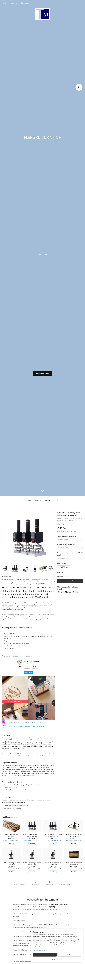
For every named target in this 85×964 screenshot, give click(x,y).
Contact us (25, 3)
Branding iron (75, 518)
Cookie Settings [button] (57, 959)
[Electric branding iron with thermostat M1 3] (35, 568)
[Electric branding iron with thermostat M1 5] (51, 568)
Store (5, 3)
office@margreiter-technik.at (18, 806)
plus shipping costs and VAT (66, 531)
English (29, 500)
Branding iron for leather (65, 520)
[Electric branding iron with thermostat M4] (73, 826)
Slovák (56, 500)
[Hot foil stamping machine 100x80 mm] (32, 854)
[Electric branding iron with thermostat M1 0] (5, 568)
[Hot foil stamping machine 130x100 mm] (53, 854)
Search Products (19, 884)
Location (14, 3)
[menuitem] (78, 507)
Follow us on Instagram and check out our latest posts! (27, 722)
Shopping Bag (65, 884)
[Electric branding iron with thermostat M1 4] (43, 568)
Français (38, 500)
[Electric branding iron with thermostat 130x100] (53, 826)
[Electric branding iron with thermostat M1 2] (25, 568)
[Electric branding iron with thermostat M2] (32, 826)
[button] (63, 567)
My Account (35, 884)
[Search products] (79, 87)
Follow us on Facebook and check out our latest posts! (27, 727)
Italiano (47, 500)
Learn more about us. (40, 950)
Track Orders (50, 884)
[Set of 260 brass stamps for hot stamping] (73, 854)
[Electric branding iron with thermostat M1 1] (15, 568)
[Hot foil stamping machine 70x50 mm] (11, 854)
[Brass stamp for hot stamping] (11, 826)
